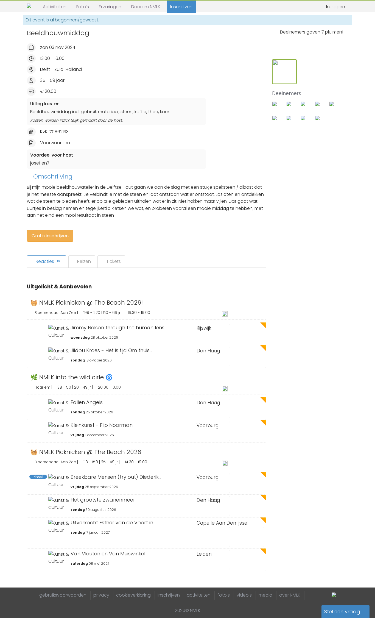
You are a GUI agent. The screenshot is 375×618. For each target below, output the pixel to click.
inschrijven (169, 595)
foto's (223, 595)
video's (244, 595)
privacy (101, 595)
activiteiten (199, 595)
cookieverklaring (133, 595)
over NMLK (289, 595)
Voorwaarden (55, 143)
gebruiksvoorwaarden (62, 595)
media (265, 595)
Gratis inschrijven (50, 236)
